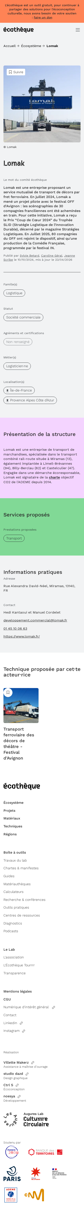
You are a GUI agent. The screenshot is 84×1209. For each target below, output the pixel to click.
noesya (9, 1096)
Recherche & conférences (24, 900)
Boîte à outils (14, 852)
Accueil (9, 46)
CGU (7, 999)
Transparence (14, 973)
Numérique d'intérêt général (26, 1007)
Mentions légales (17, 991)
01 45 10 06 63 (15, 628)
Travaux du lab (15, 860)
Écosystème (31, 46)
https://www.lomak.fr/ (21, 636)
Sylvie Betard (29, 255)
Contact (9, 1015)
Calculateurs (13, 892)
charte (54, 477)
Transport (14, 538)
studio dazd (13, 1074)
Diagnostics (12, 923)
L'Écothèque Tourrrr (19, 965)
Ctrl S (8, 1085)
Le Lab (9, 949)
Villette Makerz (16, 1062)
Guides (8, 876)
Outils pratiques (16, 907)
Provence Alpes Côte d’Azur (32, 400)
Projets (9, 811)
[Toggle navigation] (78, 30)
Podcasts (10, 931)
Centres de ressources (21, 915)
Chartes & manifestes (21, 868)
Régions (10, 834)
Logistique (14, 293)
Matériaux (11, 818)
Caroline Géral (51, 255)
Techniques (12, 826)
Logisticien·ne (17, 366)
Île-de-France (21, 390)
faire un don (43, 17)
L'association (13, 957)
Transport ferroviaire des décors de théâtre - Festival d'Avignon (18, 743)
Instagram (11, 1031)
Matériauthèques (17, 884)
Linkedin (10, 1023)
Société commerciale (23, 317)
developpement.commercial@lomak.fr (35, 620)
